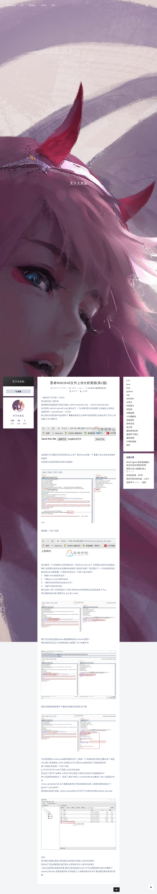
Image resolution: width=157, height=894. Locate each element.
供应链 (129, 409)
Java (128, 384)
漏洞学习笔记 (132, 434)
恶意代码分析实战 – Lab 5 (137, 478)
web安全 (130, 398)
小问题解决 (131, 416)
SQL (128, 395)
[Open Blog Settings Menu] (151, 887)
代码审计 (130, 405)
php (128, 387)
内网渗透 (130, 412)
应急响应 (130, 420)
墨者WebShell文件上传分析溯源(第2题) (78, 383)
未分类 (129, 427)
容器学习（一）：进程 (136, 482)
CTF (128, 380)
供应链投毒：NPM (134, 475)
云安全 (129, 402)
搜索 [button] (19, 391)
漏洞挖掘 (130, 437)
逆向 (128, 445)
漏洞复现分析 (132, 430)
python (129, 391)
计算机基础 (131, 441)
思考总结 (130, 423)
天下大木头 (11, 5)
